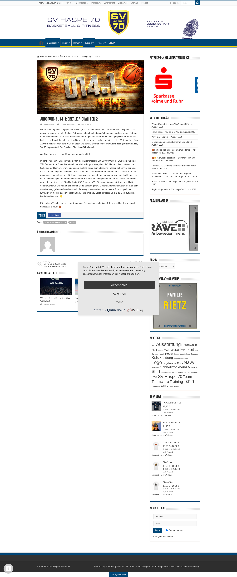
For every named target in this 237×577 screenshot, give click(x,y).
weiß (164, 386)
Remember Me (175, 530)
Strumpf (187, 372)
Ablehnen (119, 293)
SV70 (154, 377)
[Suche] (197, 2)
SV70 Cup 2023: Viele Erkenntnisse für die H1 (55, 264)
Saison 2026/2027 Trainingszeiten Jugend (171, 181)
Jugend (88, 43)
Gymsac (155, 354)
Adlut (153, 345)
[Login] (178, 3)
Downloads (81, 3)
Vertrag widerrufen (118, 574)
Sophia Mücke (48, 124)
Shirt (156, 371)
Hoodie (161, 354)
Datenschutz (109, 3)
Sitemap (134, 3)
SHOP (112, 43)
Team (187, 377)
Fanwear (171, 349)
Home (43, 56)
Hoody (169, 353)
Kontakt (144, 3)
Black (155, 350)
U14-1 (72, 222)
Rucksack (156, 368)
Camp (160, 350)
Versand (170, 412)
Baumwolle (189, 345)
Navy (189, 362)
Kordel (176, 358)
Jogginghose (185, 354)
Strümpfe (194, 372)
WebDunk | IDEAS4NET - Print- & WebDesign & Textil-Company (136, 566)
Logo (157, 362)
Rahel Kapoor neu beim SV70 (165, 132)
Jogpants (194, 354)
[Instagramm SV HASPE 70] (170, 3)
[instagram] (167, 3)
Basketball (52, 43)
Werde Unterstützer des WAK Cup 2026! (170, 124)
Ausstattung (168, 344)
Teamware (160, 382)
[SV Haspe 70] (118, 22)
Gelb (196, 350)
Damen (76, 43)
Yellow (176, 386)
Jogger (177, 354)
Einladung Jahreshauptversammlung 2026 (171, 142)
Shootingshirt (166, 372)
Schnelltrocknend (173, 367)
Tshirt (189, 381)
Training (176, 382)
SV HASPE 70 (44, 566)
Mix (175, 363)
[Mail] (174, 3)
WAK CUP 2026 (159, 137)
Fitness (100, 43)
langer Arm (183, 358)
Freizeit (187, 349)
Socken (180, 372)
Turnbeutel (156, 386)
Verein (68, 3)
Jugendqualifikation (55, 222)
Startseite (41, 42)
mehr (119, 302)
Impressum (96, 3)
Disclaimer (122, 3)
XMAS (170, 386)
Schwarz (192, 367)
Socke (174, 372)
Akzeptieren (119, 284)
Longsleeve (168, 363)
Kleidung (166, 358)
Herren (65, 43)
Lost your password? (163, 536)
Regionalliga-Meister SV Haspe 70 (167, 189)
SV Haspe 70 (170, 376)
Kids (155, 357)
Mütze (180, 363)
